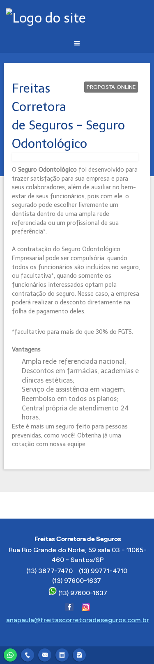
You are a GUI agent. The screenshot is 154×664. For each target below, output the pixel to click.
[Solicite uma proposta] (62, 654)
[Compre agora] (79, 654)
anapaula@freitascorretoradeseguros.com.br (77, 619)
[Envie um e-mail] (44, 654)
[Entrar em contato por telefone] (27, 655)
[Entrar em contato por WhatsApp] (10, 654)
